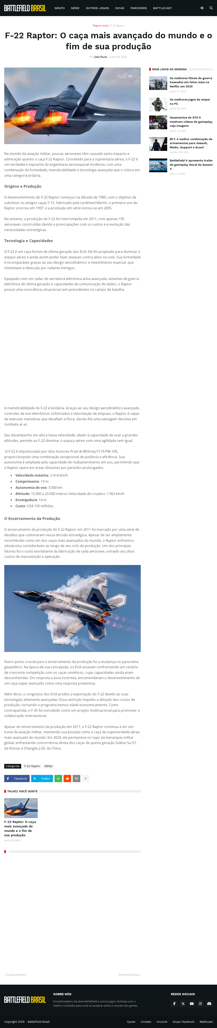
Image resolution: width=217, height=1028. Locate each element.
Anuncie (162, 1021)
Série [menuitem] (75, 8)
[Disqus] (72, 911)
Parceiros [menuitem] (139, 8)
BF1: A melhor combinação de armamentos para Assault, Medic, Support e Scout (191, 143)
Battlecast (206, 1021)
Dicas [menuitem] (119, 8)
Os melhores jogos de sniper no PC (190, 101)
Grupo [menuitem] (59, 8)
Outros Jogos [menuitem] (97, 8)
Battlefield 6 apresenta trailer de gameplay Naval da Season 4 (191, 164)
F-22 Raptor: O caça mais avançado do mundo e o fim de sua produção (20, 828)
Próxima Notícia (128, 975)
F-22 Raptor (117, 25)
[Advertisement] (181, 207)
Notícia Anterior (16, 975)
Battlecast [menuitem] (162, 8)
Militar (49, 766)
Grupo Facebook (183, 1021)
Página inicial (100, 25)
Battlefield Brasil (39, 1021)
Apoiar (131, 1021)
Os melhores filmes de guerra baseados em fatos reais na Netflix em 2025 (191, 82)
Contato (146, 1021)
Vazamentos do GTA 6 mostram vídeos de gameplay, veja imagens (191, 121)
